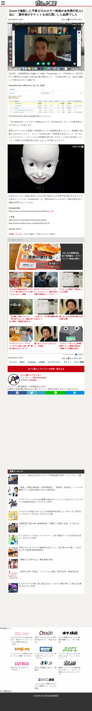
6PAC (22, 362)
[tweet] (31, 393)
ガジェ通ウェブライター (72, 19)
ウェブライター (54, 362)
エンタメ (13, 362)
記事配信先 (7, 691)
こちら (43, 386)
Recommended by (69, 354)
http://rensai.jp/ (39, 378)
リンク (50, 211)
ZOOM (42, 362)
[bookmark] (74, 393)
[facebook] (17, 393)
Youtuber (32, 362)
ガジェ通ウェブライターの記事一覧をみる (46, 369)
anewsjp (32, 380)
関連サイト (7, 628)
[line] (55, 393)
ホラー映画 (79, 362)
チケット (67, 362)
